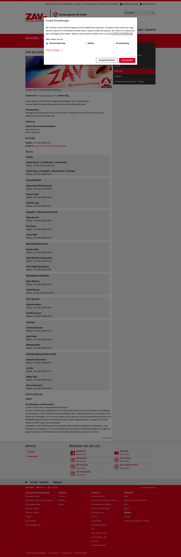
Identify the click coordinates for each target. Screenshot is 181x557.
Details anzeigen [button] (52, 50)
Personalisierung (122, 43)
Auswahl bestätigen (107, 60)
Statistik (91, 43)
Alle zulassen (127, 60)
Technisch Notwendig (57, 43)
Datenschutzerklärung (122, 34)
